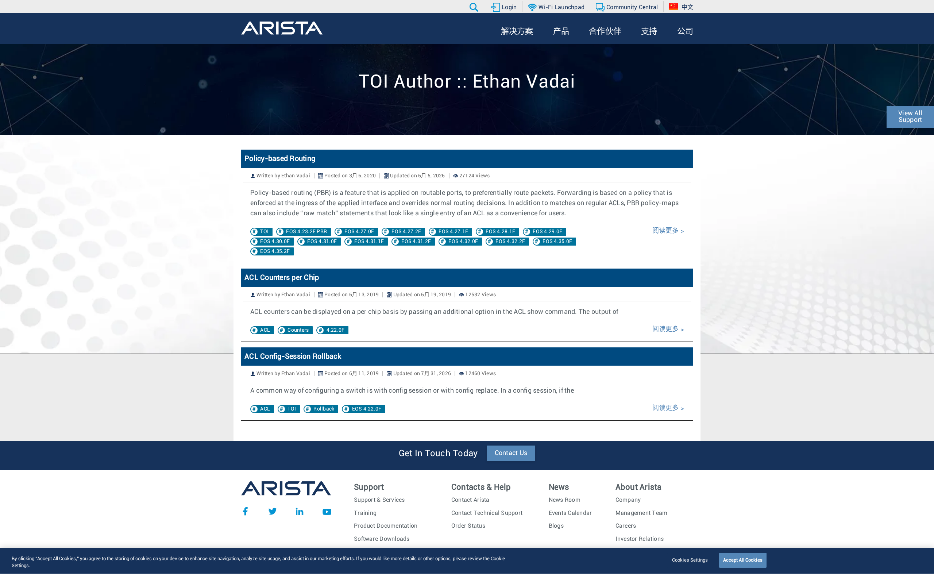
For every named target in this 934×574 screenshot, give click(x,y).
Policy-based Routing (279, 158)
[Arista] (282, 28)
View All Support (910, 116)
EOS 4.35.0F (557, 241)
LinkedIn (299, 511)
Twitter (272, 511)
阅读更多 (665, 231)
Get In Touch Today (438, 453)
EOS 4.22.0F (367, 409)
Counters (298, 330)
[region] (467, 561)
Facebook (245, 511)
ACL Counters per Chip (281, 277)
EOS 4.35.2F (275, 251)
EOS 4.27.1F (453, 231)
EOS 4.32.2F (510, 241)
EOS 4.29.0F (547, 231)
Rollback (323, 409)
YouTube (327, 511)
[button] (475, 7)
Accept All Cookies (743, 560)
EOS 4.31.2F (416, 241)
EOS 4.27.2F (406, 231)
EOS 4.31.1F (369, 241)
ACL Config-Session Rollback (292, 356)
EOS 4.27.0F (359, 231)
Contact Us (511, 453)
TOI (264, 231)
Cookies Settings (690, 560)
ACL (265, 330)
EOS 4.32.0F (463, 241)
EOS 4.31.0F (322, 241)
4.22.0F (336, 330)
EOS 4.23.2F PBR (306, 231)
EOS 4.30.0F (275, 241)
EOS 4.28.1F (500, 231)
